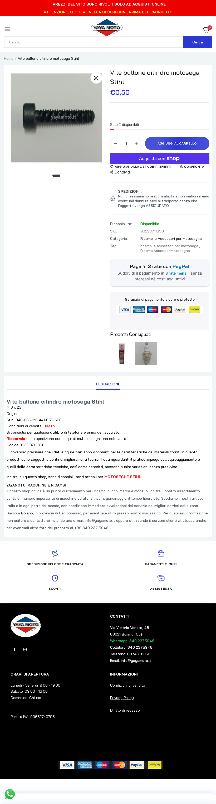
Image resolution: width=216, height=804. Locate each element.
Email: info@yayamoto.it (130, 660)
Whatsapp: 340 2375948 (132, 640)
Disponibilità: (121, 223)
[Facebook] (14, 649)
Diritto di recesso (125, 710)
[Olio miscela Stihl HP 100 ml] (121, 353)
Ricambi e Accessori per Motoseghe (171, 238)
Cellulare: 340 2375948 (131, 647)
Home (8, 58)
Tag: (113, 246)
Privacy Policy (122, 697)
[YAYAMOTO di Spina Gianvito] (106, 29)
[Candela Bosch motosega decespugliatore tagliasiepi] (146, 353)
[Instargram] (25, 649)
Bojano (27, 513)
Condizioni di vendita (127, 685)
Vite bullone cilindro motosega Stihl (155, 77)
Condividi (123, 172)
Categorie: (119, 238)
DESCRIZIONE (108, 384)
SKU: (114, 231)
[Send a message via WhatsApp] (10, 794)
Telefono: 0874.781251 (129, 654)
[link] (201, 771)
